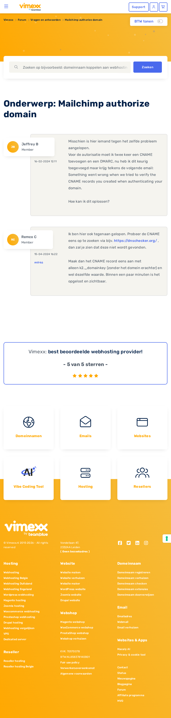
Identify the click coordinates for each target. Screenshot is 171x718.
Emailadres (124, 616)
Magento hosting (15, 600)
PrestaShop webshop (74, 633)
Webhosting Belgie (16, 578)
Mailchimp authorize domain (83, 19)
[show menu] (6, 6)
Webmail (122, 621)
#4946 (38, 262)
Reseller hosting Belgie (19, 666)
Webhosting (11, 572)
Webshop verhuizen (73, 638)
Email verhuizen (127, 627)
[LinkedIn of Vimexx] (138, 543)
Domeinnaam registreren (133, 572)
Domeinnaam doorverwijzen (135, 594)
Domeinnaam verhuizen (133, 578)
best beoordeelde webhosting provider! (95, 352)
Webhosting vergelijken (19, 628)
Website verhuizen (72, 578)
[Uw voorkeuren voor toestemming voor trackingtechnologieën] (167, 538)
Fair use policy (69, 662)
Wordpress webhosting (19, 594)
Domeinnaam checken (132, 583)
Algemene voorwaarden (76, 673)
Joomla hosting (14, 605)
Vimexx (8, 19)
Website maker (70, 583)
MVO (120, 700)
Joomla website (70, 594)
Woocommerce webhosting (21, 611)
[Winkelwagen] (163, 7)
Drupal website (70, 600)
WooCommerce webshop (76, 627)
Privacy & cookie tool (131, 654)
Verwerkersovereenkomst (77, 668)
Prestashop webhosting (19, 617)
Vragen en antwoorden (46, 19)
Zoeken (147, 67)
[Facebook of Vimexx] (121, 543)
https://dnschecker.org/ (135, 241)
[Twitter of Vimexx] (130, 543)
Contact (122, 667)
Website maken (70, 572)
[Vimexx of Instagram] (147, 543)
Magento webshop (72, 621)
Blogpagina (124, 684)
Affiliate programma (131, 695)
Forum (22, 19)
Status (121, 673)
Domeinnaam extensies (132, 589)
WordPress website (73, 589)
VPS (6, 633)
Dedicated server (15, 639)
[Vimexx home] (28, 6)
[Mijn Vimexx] (154, 7)
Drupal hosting (13, 622)
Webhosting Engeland (18, 589)
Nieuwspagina (126, 678)
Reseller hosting (14, 660)
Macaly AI (123, 649)
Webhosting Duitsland (18, 583)
